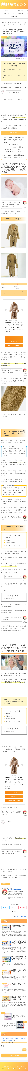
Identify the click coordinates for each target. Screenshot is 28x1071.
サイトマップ (20, 1066)
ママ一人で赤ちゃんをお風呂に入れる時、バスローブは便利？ (14, 148)
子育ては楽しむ (6, 883)
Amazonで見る (14, 337)
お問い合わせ (7, 1066)
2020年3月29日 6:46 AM (7, 1042)
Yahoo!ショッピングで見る (14, 345)
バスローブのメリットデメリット (14, 151)
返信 (24, 1049)
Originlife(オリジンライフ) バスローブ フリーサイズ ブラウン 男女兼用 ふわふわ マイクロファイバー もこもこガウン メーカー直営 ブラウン (14, 327)
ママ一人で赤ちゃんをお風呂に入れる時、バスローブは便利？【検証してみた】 (14, 140)
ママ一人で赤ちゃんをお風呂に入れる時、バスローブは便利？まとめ (14, 156)
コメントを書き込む (14, 1055)
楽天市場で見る (14, 341)
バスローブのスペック (11, 144)
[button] (25, 500)
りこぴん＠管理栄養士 (14, 889)
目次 (12, 132)
